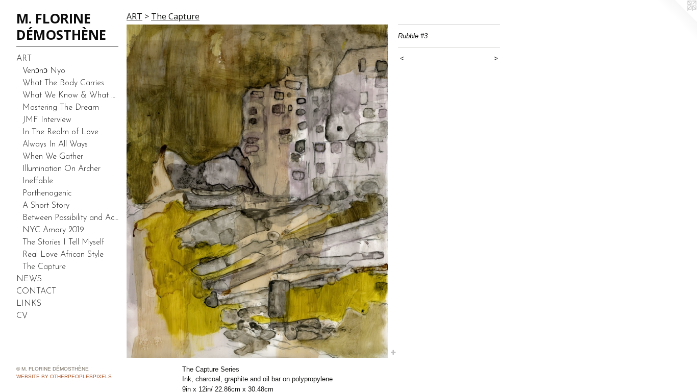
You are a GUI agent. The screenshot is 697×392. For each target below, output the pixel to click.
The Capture (44, 267)
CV (22, 316)
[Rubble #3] (257, 191)
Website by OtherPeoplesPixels (64, 376)
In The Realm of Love (60, 132)
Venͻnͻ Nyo (43, 71)
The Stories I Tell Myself (63, 242)
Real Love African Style (63, 255)
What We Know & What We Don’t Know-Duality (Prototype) (70, 95)
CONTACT (36, 291)
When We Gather (52, 157)
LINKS (28, 304)
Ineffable (37, 181)
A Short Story (45, 206)
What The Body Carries (63, 83)
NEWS (29, 279)
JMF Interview (46, 120)
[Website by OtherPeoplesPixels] (676, 20)
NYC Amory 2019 (53, 230)
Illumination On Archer (61, 169)
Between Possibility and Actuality (70, 218)
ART (24, 59)
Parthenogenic (46, 193)
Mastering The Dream (60, 108)
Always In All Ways (55, 144)
